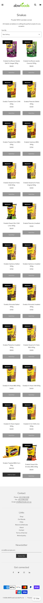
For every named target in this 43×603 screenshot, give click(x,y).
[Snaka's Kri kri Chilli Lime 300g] (31, 412)
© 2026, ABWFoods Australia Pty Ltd (13, 597)
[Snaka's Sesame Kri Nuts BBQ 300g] (31, 333)
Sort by (4, 30)
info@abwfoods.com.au (23, 502)
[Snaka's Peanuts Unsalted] (31, 212)
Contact (21, 530)
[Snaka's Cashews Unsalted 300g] (31, 252)
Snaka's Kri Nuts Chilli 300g (31, 386)
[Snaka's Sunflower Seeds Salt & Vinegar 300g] (11, 49)
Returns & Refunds (21, 525)
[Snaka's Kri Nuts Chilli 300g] (31, 374)
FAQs (21, 522)
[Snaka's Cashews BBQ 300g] (31, 130)
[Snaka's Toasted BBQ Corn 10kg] (11, 452)
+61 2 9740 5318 (24, 497)
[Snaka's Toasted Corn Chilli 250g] (11, 90)
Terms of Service (21, 533)
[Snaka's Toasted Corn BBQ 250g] (11, 130)
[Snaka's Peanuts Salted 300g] (31, 90)
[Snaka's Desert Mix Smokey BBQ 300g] (31, 453)
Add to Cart (11, 474)
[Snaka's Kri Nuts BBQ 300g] (11, 374)
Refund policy (21, 535)
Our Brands (21, 519)
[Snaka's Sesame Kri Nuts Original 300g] (31, 171)
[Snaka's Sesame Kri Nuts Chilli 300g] (11, 171)
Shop (21, 517)
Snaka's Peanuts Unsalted (31, 223)
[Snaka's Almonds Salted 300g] (11, 293)
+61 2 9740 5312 (23, 499)
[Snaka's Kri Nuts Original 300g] (11, 412)
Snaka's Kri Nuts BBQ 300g (11, 386)
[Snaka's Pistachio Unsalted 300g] (11, 333)
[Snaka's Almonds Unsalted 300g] (31, 293)
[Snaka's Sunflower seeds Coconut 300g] (31, 49)
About (22, 527)
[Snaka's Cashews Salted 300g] (11, 252)
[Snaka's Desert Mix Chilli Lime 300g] (11, 212)
